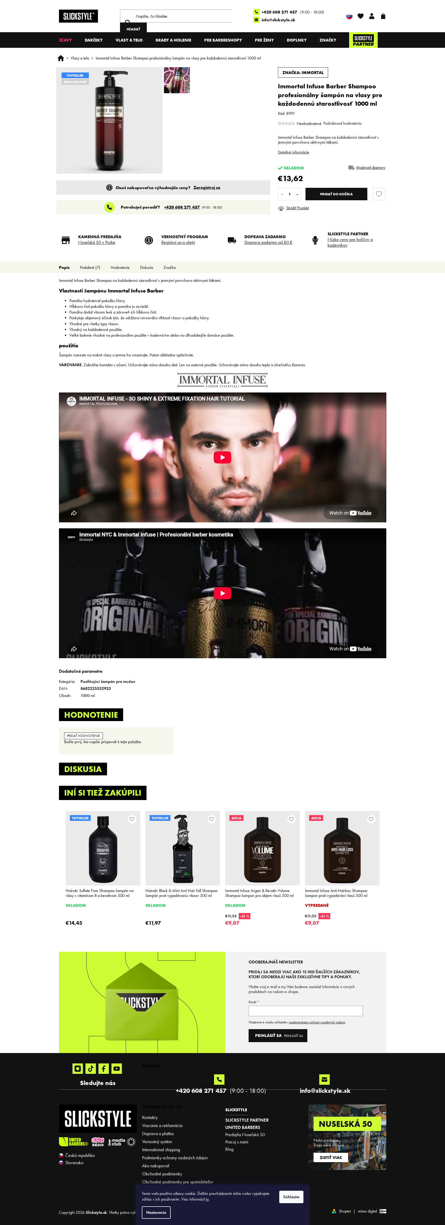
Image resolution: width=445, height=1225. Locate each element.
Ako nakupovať (155, 1166)
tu (207, 1199)
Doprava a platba (158, 1133)
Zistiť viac (331, 1157)
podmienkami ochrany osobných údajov (317, 1022)
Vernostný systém (157, 1141)
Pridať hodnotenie (83, 736)
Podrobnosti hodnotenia (342, 123)
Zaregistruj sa (207, 187)
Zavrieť (314, 207)
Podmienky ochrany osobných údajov (175, 1158)
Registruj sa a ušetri (178, 242)
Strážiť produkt (297, 207)
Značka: (303, 72)
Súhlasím (291, 1196)
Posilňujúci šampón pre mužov (108, 681)
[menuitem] (65, 40)
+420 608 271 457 (280, 12)
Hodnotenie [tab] (120, 267)
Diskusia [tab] (146, 267)
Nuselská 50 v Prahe (96, 242)
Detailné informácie (293, 152)
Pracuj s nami (236, 1142)
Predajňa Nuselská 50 (245, 1134)
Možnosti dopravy (370, 167)
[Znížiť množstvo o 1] (282, 194)
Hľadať (133, 29)
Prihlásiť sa (293, 1036)
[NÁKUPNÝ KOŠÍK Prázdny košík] (383, 16)
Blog (229, 1149)
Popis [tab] (64, 267)
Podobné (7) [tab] (90, 267)
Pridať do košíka (336, 194)
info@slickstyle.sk (278, 19)
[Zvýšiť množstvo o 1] (297, 194)
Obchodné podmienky (162, 1174)
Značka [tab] (169, 267)
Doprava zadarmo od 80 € (268, 242)
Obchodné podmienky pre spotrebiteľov (177, 1182)
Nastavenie (156, 1212)
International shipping (161, 1150)
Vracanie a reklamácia (162, 1125)
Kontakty (150, 1117)
